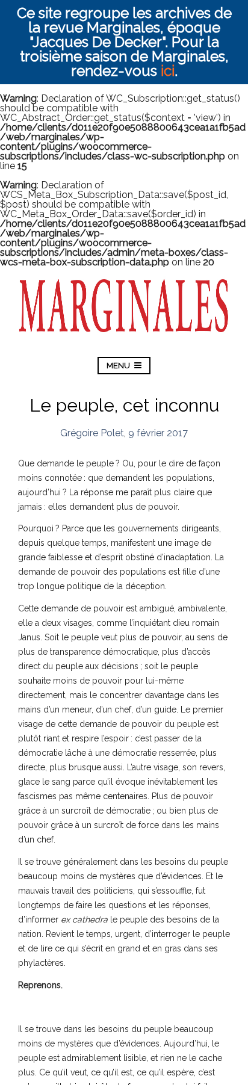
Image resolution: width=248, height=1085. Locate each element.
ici (168, 70)
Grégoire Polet (92, 433)
